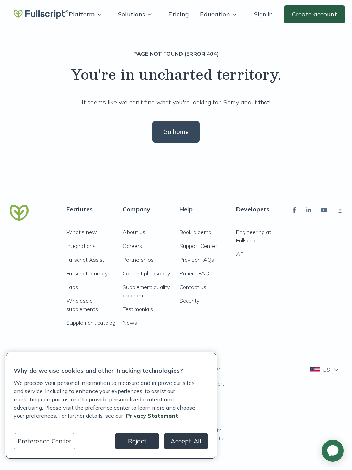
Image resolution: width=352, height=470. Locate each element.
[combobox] (325, 370)
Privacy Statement (152, 415)
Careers (132, 245)
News (130, 322)
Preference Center (45, 441)
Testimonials (138, 309)
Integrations (81, 245)
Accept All (185, 441)
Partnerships (138, 259)
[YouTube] (324, 210)
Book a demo (195, 232)
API (240, 254)
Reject (137, 441)
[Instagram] (340, 210)
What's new (81, 232)
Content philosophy (146, 273)
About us (134, 232)
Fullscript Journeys (88, 273)
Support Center (198, 245)
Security (189, 300)
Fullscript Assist (85, 259)
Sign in (263, 14)
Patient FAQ (194, 273)
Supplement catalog (91, 322)
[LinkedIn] (308, 210)
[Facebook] (294, 210)
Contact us (192, 287)
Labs (72, 287)
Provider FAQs (196, 259)
